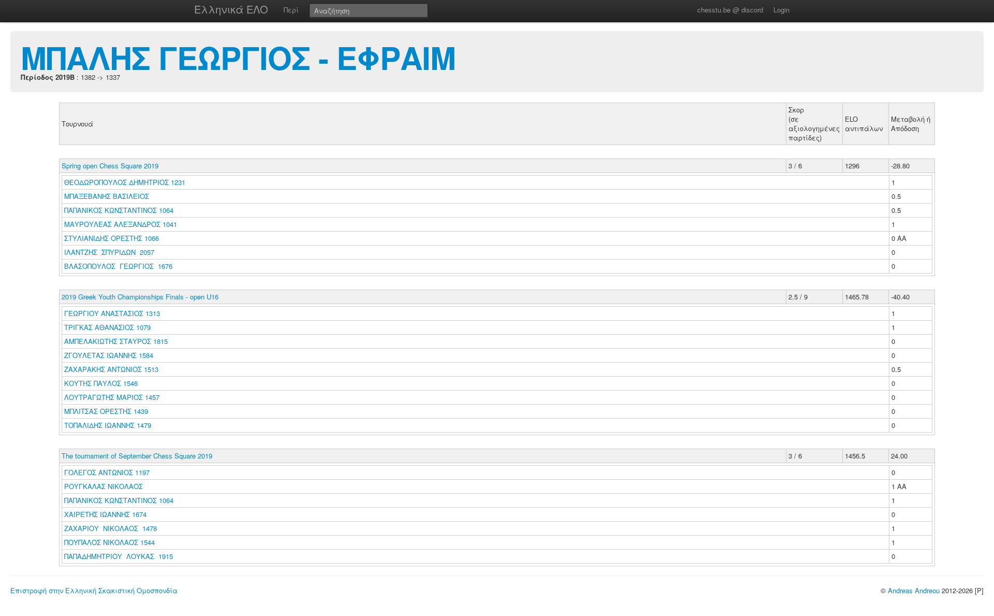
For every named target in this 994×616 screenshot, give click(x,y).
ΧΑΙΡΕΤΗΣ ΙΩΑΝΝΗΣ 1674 (105, 514)
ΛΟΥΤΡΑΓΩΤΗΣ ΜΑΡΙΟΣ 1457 (111, 397)
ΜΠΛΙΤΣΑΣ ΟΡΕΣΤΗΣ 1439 (106, 411)
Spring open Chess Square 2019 (110, 165)
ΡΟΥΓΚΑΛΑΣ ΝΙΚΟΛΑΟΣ (104, 486)
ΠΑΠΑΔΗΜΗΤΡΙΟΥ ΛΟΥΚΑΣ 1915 (118, 556)
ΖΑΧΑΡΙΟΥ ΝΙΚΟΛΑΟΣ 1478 (110, 528)
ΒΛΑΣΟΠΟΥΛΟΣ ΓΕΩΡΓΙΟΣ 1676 (118, 266)
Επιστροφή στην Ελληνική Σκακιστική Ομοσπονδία (94, 590)
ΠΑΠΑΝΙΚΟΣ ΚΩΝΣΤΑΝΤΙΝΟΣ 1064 (118, 210)
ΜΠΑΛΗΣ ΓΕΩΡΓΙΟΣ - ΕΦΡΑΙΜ (238, 57)
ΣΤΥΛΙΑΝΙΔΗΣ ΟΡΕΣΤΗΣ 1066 (111, 238)
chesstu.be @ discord (730, 10)
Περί (291, 10)
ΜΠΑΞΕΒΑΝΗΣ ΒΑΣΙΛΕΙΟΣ (107, 196)
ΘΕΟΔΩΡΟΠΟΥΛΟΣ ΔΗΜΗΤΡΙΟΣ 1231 (124, 182)
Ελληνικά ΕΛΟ (231, 9)
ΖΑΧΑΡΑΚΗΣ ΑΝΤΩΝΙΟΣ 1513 (111, 369)
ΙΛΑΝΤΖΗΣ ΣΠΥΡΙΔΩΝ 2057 (109, 252)
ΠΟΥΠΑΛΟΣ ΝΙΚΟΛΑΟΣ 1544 (109, 542)
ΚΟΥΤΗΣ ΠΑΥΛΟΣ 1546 (101, 383)
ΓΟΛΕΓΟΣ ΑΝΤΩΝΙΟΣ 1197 (107, 472)
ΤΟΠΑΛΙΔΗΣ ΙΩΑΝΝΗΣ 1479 (107, 425)
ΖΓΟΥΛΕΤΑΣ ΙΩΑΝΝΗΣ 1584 (108, 355)
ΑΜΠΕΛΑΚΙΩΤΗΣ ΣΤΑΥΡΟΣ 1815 (116, 341)
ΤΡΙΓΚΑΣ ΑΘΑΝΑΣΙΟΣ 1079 (107, 327)
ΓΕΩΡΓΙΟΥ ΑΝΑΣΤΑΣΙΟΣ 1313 (112, 313)
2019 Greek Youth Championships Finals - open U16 (140, 297)
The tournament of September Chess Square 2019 (137, 456)
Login (781, 10)
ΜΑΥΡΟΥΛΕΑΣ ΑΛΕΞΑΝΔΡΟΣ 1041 (120, 224)
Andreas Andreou (914, 590)
